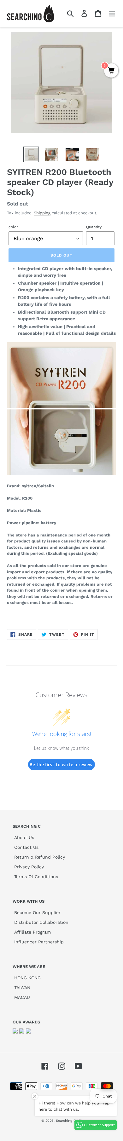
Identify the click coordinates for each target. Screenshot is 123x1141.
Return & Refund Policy (39, 857)
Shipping (42, 213)
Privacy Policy (29, 866)
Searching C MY (69, 1121)
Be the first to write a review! (62, 764)
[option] (31, 154)
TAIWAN (22, 987)
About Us (24, 837)
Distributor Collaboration (41, 922)
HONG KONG (27, 977)
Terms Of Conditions (36, 876)
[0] (111, 71)
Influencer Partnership (39, 941)
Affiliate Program (32, 932)
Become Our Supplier (37, 912)
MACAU (22, 997)
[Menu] (112, 13)
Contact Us (26, 847)
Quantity (94, 227)
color (13, 227)
